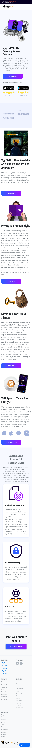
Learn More (11, 281)
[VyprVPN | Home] (8, 7)
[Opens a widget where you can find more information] (24, 745)
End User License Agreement (19, 705)
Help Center (3, 716)
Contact (3, 719)
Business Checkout (4, 695)
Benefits (3, 692)
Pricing (3, 722)
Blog (17, 691)
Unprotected (12, 1)
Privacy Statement (19, 700)
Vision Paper (18, 683)
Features (4, 682)
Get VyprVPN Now (16, 646)
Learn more (11, 366)
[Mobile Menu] (28, 6)
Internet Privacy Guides (3, 734)
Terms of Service (19, 695)
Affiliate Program (4, 726)
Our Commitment (19, 687)
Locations (4, 684)
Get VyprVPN (12, 76)
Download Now (11, 442)
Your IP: (4, 3)
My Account (4, 699)
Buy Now (11, 193)
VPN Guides (5, 730)
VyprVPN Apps (4, 688)
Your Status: (5, 1)
